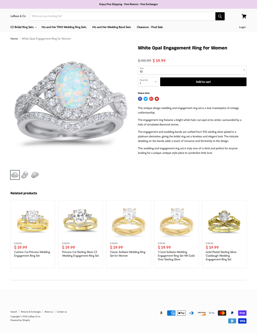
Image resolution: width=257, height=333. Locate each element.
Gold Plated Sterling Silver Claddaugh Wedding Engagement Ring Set (221, 255)
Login (242, 27)
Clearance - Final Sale (150, 27)
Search (13, 311)
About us (49, 311)
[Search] (220, 16)
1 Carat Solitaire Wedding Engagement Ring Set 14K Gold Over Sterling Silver (176, 255)
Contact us (62, 311)
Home (14, 38)
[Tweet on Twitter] (146, 99)
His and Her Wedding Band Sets (111, 27)
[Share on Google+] (151, 99)
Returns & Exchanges (31, 311)
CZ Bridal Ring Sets (22, 27)
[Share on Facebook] (140, 99)
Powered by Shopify (20, 320)
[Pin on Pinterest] (157, 99)
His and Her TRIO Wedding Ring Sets (64, 27)
